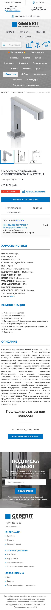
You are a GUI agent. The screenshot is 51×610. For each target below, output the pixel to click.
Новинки (40, 32)
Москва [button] (20, 220)
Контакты (25, 37)
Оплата (10, 540)
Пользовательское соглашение (20, 567)
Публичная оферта (15, 563)
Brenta (12, 296)
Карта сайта (12, 559)
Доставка (11, 536)
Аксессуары (32, 80)
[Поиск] (4, 45)
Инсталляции (37, 52)
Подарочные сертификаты (26, 85)
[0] (45, 45)
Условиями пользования (31, 499)
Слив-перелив (40, 63)
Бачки (38, 58)
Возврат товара (14, 544)
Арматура (23, 63)
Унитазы (14, 58)
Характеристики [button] (13, 208)
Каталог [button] (10, 32)
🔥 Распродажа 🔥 (16, 52)
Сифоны (14, 69)
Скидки (10, 581)
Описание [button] (37, 208)
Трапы (38, 69)
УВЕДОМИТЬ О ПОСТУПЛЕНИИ (25, 199)
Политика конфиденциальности (21, 585)
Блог (9, 577)
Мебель (24, 74)
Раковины (9, 63)
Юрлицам (25, 32)
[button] (12, 10)
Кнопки (26, 58)
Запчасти (17, 80)
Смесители (10, 74)
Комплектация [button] (13, 212)
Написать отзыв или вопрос (25, 436)
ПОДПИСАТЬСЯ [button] (25, 491)
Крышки (27, 69)
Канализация (39, 74)
